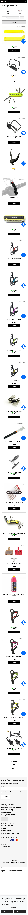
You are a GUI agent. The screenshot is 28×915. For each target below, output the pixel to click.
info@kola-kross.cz (7, 846)
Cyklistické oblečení (6, 805)
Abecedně (22, 17)
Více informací (5, 904)
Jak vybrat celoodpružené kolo (9, 810)
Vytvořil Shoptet (14, 860)
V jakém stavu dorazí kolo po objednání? (11, 807)
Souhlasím (20, 912)
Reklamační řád (5, 827)
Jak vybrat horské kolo (7, 809)
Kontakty (3, 828)
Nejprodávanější (16, 17)
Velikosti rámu (5, 815)
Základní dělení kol (6, 812)
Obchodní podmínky (6, 830)
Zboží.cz (11, 856)
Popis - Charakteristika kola (8, 814)
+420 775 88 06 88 (7, 848)
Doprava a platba (5, 832)
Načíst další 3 (14, 761)
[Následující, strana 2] (14, 765)
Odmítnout (7, 912)
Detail (14, 81)
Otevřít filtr (14, 22)
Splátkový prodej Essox (7, 825)
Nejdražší (9, 17)
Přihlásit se (5, 796)
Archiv (4, 819)
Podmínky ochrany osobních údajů (10, 833)
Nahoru (14, 772)
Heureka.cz (16, 856)
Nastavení (13, 907)
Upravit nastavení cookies (16, 863)
